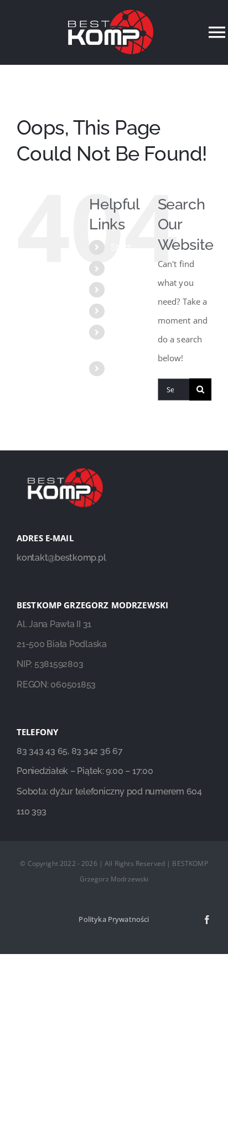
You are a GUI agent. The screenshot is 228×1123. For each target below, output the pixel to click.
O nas (123, 268)
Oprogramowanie (148, 311)
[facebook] (207, 919)
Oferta (124, 289)
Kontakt (127, 368)
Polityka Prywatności (114, 919)
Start (121, 247)
